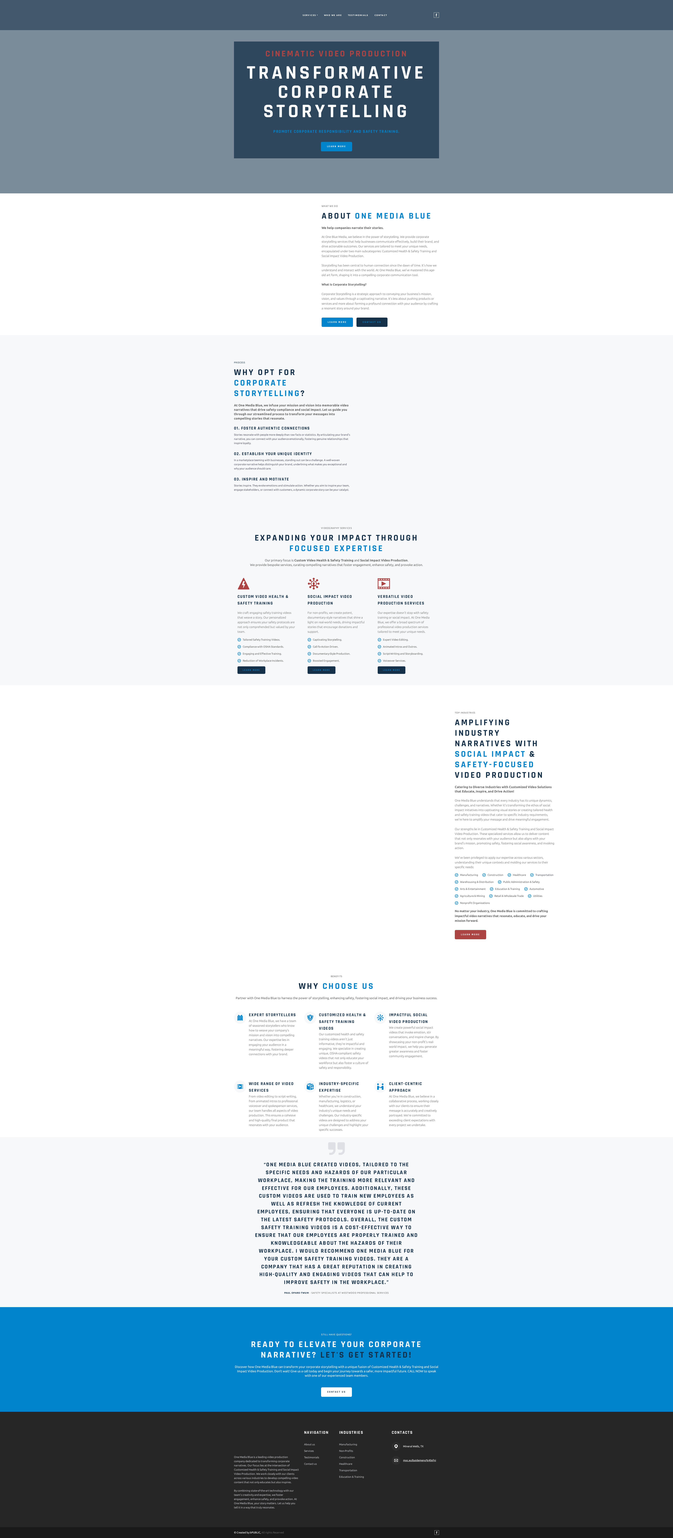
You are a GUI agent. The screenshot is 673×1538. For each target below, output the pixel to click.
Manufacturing (348, 1449)
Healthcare (345, 1469)
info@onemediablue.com (418, 1465)
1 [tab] (331, 1300)
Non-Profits (346, 1456)
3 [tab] (341, 1300)
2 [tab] (336, 1300)
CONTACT (381, 15)
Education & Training (351, 1482)
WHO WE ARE (333, 15)
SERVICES (309, 15)
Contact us (310, 1469)
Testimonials (311, 1462)
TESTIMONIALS (358, 15)
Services (309, 1456)
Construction (347, 1462)
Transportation (348, 1475)
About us (309, 1449)
